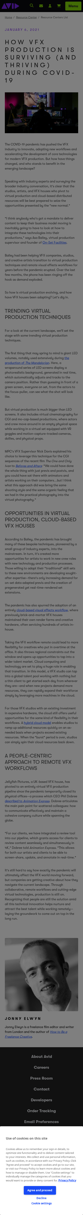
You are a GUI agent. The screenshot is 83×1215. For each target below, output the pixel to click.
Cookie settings (41, 1203)
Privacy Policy (67, 1180)
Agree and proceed (39, 1190)
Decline (41, 1198)
